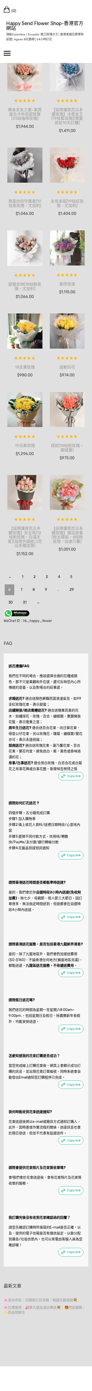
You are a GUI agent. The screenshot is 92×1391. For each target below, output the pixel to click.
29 (71, 590)
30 (10, 602)
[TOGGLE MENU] (7, 53)
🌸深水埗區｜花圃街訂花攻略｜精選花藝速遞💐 (40, 1300)
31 (24, 602)
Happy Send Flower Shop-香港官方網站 (44, 25)
